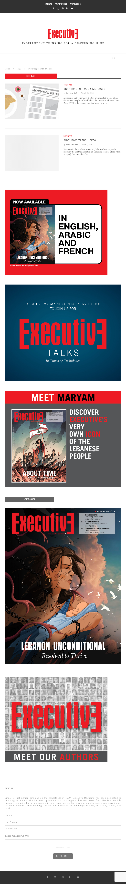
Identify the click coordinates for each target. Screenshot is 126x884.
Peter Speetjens (72, 144)
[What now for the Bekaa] (32, 153)
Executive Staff (71, 93)
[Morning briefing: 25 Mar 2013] (32, 101)
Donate (48, 4)
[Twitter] (58, 8)
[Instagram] (63, 8)
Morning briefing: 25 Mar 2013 (84, 88)
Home (7, 68)
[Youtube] (72, 8)
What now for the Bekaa (79, 140)
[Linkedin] (67, 8)
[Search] (113, 58)
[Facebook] (53, 8)
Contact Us (75, 4)
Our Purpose (61, 4)
